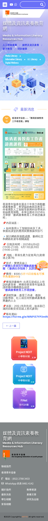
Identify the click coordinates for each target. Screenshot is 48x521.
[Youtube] (11, 4)
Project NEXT (24, 352)
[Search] (42, 5)
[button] (5, 4)
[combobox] (29, 5)
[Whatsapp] (15, 4)
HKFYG (25, 517)
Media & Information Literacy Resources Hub (22, 37)
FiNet (24, 400)
